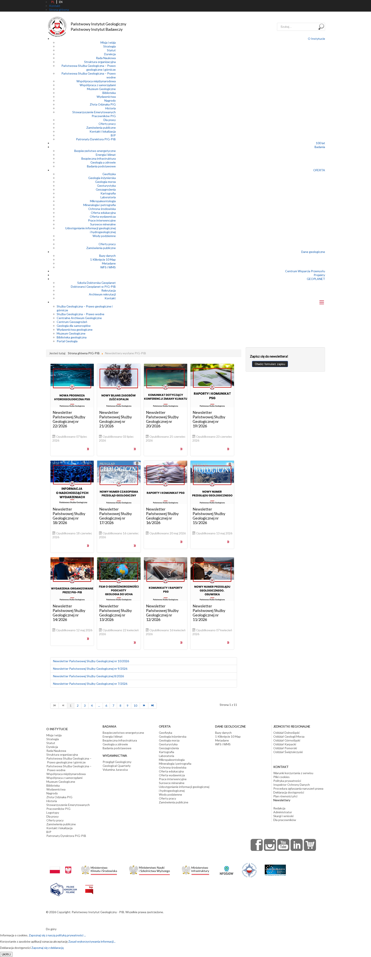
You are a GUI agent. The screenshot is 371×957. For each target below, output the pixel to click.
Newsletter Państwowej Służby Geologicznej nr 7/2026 (90, 683)
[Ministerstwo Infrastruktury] (195, 869)
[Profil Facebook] (257, 845)
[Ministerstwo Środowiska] (99, 869)
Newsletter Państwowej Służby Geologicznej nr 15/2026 (209, 516)
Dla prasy (109, 120)
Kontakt (110, 298)
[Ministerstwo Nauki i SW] (149, 869)
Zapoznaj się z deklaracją (47, 947)
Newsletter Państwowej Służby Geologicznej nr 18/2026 (69, 516)
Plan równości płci (285, 796)
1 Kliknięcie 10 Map (103, 259)
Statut (111, 50)
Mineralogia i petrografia (99, 205)
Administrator (282, 812)
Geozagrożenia (106, 189)
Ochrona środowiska (102, 209)
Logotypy (52, 812)
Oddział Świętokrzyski (288, 752)
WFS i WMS (108, 267)
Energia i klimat (106, 154)
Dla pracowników (284, 820)
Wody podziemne (104, 236)
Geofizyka (109, 174)
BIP (113, 135)
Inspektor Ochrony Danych (291, 784)
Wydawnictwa (106, 96)
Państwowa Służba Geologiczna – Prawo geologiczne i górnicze (88, 67)
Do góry (51, 929)
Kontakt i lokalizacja (103, 131)
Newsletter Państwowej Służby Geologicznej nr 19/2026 (209, 419)
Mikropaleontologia (103, 201)
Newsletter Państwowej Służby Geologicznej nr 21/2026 (115, 419)
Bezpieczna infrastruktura (98, 158)
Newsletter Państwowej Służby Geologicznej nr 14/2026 (69, 613)
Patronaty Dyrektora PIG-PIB (96, 139)
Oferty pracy (107, 123)
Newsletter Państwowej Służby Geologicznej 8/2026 (88, 676)
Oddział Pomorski (285, 748)
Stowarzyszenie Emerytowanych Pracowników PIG (94, 114)
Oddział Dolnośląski (286, 732)
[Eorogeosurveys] (275, 868)
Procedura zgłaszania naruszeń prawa (298, 788)
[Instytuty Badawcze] (249, 869)
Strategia (109, 46)
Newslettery (281, 800)
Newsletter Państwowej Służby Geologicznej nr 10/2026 (91, 661)
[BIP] (89, 886)
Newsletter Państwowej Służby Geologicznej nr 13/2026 (115, 613)
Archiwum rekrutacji (102, 294)
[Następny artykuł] (144, 706)
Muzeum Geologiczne (101, 89)
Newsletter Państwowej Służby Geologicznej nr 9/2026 (90, 668)
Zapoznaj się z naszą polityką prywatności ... (57, 935)
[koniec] (152, 706)
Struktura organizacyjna (100, 62)
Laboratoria (108, 197)
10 (135, 705)
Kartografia (108, 193)
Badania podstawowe (101, 166)
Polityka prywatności (287, 781)
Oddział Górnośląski (286, 740)
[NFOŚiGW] (226, 867)
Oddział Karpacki (284, 744)
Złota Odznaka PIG (103, 104)
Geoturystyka (106, 185)
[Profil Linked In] (296, 845)
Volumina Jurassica (115, 769)
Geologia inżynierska (102, 178)
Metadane (109, 263)
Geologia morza (105, 181)
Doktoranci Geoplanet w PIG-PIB (93, 286)
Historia (110, 108)
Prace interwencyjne (102, 220)
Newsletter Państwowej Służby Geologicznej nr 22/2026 (69, 419)
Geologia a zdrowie (103, 162)
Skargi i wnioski (283, 816)
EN (60, 2)
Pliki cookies (281, 777)
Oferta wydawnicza (103, 216)
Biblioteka (109, 93)
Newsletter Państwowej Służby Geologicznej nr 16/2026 (162, 516)
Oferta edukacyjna (103, 212)
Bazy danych (107, 255)
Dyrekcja (110, 54)
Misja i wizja (108, 42)
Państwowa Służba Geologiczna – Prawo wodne (68, 768)
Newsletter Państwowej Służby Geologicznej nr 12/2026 (162, 613)
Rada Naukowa (106, 58)
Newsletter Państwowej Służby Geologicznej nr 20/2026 (162, 419)
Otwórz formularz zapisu (270, 364)
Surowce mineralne (103, 224)
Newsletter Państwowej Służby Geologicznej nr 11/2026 (209, 613)
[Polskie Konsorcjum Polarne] (64, 888)
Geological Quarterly (117, 765)
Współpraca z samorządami (98, 85)
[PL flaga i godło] (60, 866)
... (99, 705)
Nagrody (110, 100)
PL (52, 2)
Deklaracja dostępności (288, 792)
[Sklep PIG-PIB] (310, 845)
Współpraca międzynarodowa (96, 81)
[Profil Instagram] (270, 845)
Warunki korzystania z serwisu (293, 773)
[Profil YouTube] (283, 845)
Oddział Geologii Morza (288, 736)
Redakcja (279, 808)
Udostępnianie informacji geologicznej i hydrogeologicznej (90, 230)
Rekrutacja (108, 290)
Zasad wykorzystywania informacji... (92, 941)
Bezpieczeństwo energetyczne (95, 151)
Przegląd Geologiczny (117, 762)
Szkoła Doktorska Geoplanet (96, 282)
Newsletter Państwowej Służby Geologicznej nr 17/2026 (115, 516)
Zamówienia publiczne (101, 127)
